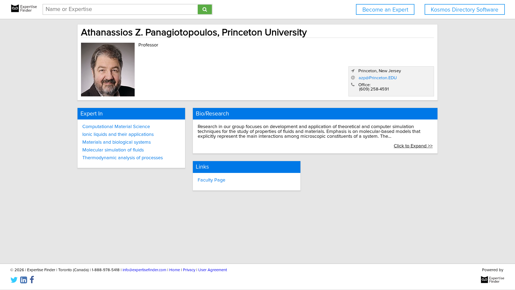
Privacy (189, 270)
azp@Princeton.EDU (378, 78)
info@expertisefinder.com (144, 270)
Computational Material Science (116, 126)
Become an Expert (385, 10)
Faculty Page (211, 180)
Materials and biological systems (116, 142)
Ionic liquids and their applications (118, 134)
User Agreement (212, 270)
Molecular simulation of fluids (113, 150)
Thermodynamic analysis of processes (122, 157)
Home (174, 270)
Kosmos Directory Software (464, 10)
